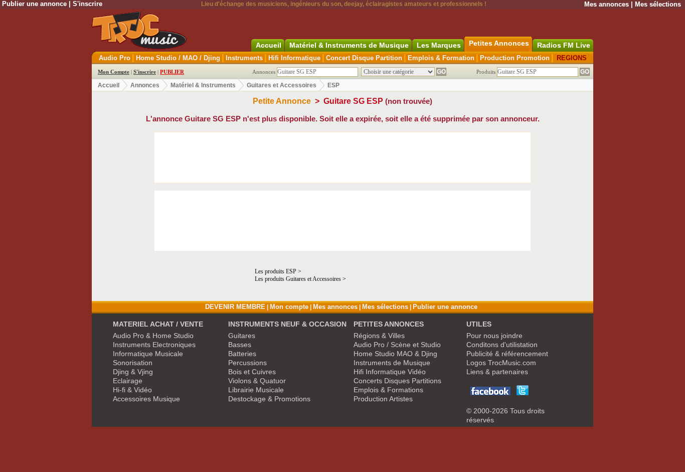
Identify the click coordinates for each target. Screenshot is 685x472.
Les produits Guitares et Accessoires (298, 278)
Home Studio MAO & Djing (395, 354)
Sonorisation (132, 363)
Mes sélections (658, 4)
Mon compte (289, 306)
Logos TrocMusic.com (501, 363)
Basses (239, 345)
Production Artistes (383, 399)
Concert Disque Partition (364, 58)
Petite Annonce (282, 101)
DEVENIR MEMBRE (235, 306)
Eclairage (127, 381)
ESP (333, 85)
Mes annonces (606, 4)
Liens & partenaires (497, 372)
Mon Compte (113, 72)
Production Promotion (515, 58)
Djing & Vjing (133, 372)
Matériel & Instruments (203, 85)
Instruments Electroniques (154, 345)
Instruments (244, 58)
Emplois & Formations (388, 390)
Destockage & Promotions (269, 399)
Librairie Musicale (256, 390)
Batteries (242, 354)
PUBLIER (172, 72)
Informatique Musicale (148, 354)
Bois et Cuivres (252, 372)
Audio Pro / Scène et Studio (397, 345)
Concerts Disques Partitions (397, 381)
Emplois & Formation (441, 58)
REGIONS (572, 58)
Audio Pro (114, 58)
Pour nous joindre (494, 336)
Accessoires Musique (146, 399)
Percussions (247, 363)
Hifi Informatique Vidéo (390, 372)
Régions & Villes (379, 336)
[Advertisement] (342, 157)
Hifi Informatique (294, 58)
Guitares (241, 336)
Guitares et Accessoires (281, 85)
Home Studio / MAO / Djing (178, 58)
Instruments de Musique (392, 363)
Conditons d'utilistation (502, 345)
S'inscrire (87, 4)
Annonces (144, 85)
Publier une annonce (34, 4)
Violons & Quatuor (257, 381)
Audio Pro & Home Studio (153, 336)
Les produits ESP (276, 271)
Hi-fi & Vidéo (132, 390)
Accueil (108, 85)
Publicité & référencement (507, 354)
